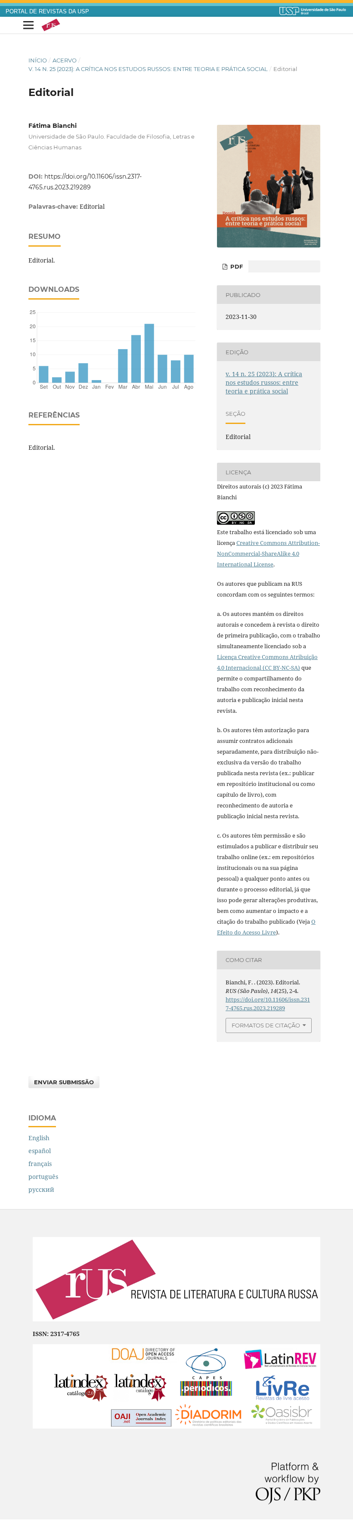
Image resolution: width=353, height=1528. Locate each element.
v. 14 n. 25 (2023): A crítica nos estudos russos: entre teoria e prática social (148, 68)
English (39, 1138)
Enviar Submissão (64, 1082)
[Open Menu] (28, 25)
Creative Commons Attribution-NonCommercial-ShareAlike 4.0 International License (268, 553)
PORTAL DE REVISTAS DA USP (47, 12)
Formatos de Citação (266, 1025)
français (40, 1164)
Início (37, 60)
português (43, 1176)
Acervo (65, 60)
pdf (236, 266)
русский (41, 1189)
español (39, 1151)
